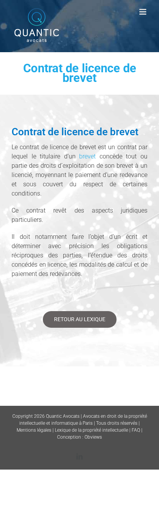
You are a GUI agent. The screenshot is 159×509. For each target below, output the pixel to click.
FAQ (136, 430)
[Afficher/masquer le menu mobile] (143, 12)
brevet (87, 156)
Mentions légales (34, 430)
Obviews (93, 437)
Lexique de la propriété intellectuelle (91, 430)
